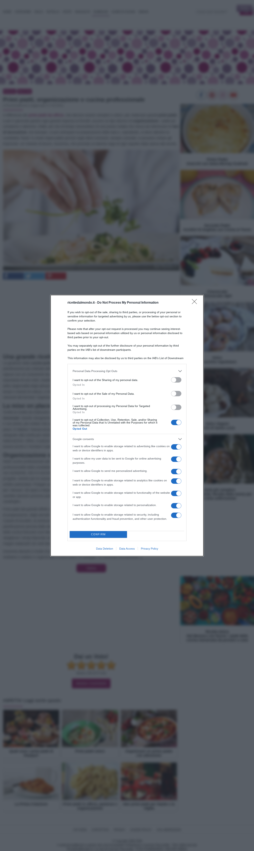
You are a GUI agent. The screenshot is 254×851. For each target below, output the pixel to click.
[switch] (176, 380)
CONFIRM (98, 534)
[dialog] (127, 425)
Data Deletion (104, 548)
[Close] (195, 303)
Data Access (127, 548)
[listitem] (127, 371)
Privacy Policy (149, 548)
